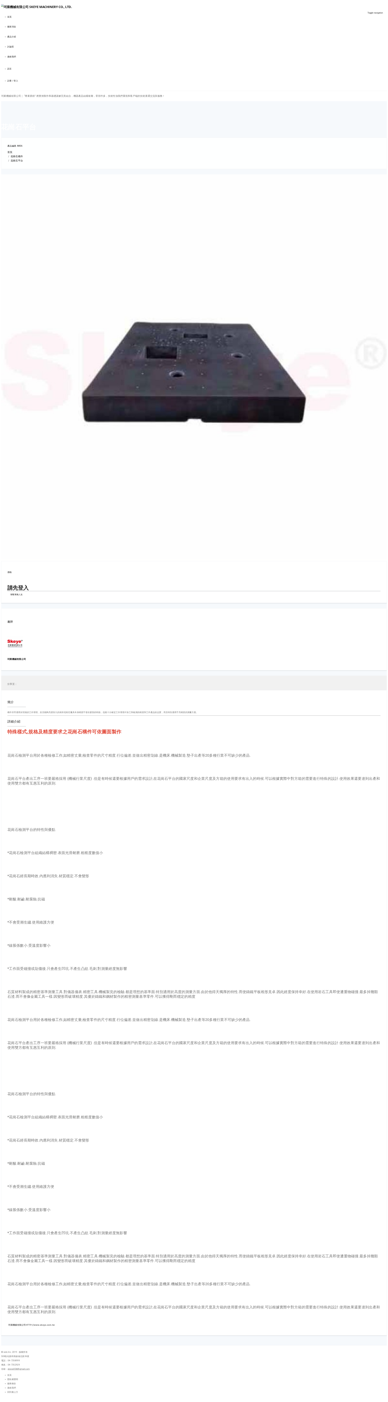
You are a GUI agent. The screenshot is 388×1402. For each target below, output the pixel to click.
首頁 (9, 16)
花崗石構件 (17, 156)
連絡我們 (11, 56)
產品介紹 (11, 36)
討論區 (10, 46)
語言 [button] (9, 68)
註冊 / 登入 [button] (12, 80)
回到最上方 (12, 1392)
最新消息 (11, 26)
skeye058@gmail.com (19, 1369)
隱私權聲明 (12, 1379)
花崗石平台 (17, 160)
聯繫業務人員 (16, 594)
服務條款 (11, 1383)
